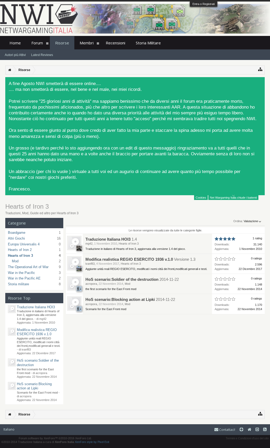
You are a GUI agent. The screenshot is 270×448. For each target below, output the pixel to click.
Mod (15, 261)
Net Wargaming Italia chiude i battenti (233, 197)
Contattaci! (226, 429)
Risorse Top (19, 298)
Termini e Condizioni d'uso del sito (247, 438)
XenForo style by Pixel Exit (92, 442)
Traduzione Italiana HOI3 (36, 307)
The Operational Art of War (28, 267)
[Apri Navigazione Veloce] (260, 69)
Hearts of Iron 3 (20, 256)
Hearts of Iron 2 (20, 250)
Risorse (62, 42)
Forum (37, 42)
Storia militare (18, 284)
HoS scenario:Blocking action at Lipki (34, 386)
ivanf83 (90, 263)
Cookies (201, 197)
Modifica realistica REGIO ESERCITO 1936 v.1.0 (37, 332)
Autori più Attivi (15, 55)
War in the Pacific (21, 273)
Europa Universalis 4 (24, 244)
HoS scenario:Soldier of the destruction (121, 279)
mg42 (89, 243)
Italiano (9, 429)
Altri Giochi (16, 238)
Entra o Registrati (203, 4)
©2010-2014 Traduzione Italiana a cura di (37, 442)
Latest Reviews (42, 55)
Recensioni (115, 42)
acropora (91, 283)
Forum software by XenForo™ (55, 438)
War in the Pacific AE (24, 278)
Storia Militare (148, 42)
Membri (87, 42)
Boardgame (16, 233)
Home (15, 42)
